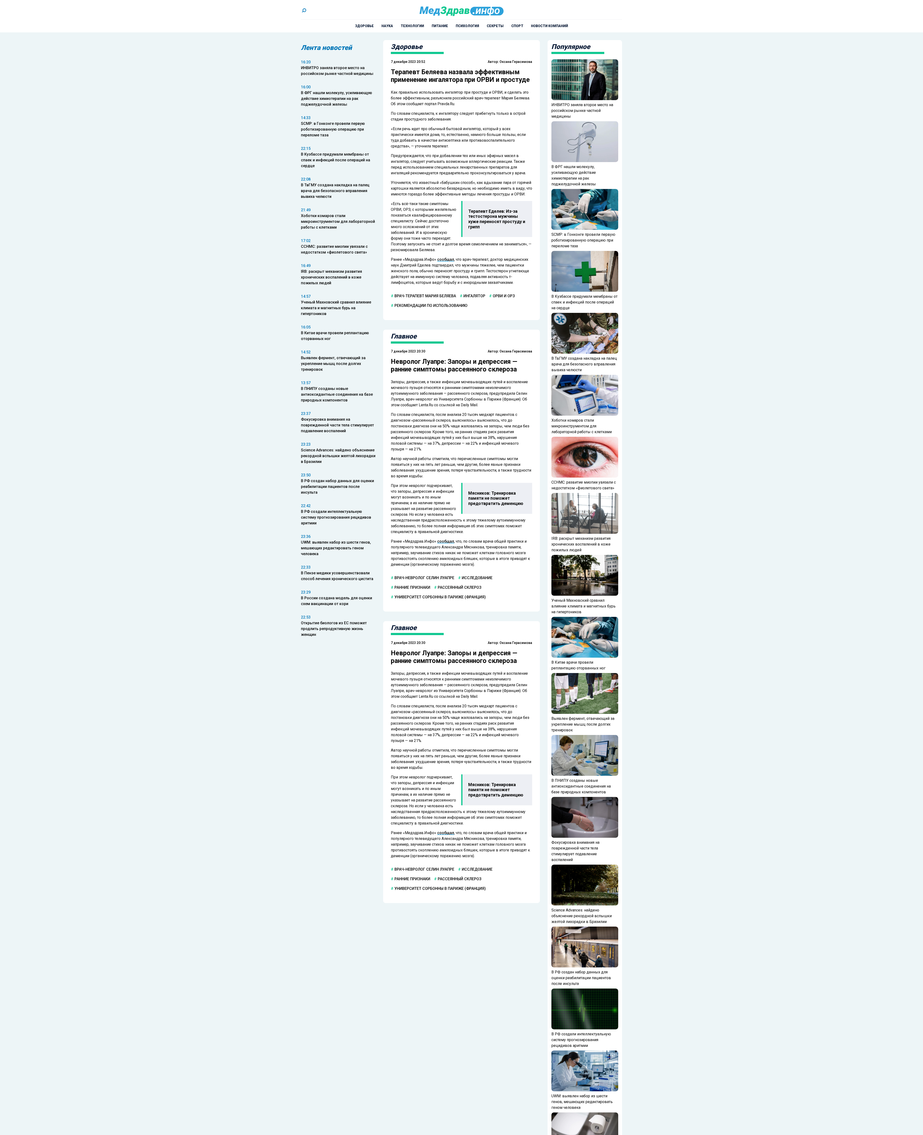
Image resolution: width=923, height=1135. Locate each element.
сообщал (445, 259)
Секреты (495, 26)
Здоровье (364, 26)
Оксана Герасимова (515, 62)
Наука (387, 26)
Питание (440, 26)
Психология (467, 26)
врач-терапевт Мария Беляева (424, 296)
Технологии (412, 26)
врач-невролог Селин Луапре (423, 578)
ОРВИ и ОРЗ (503, 296)
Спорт (517, 26)
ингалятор (473, 296)
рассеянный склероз (459, 587)
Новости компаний (549, 26)
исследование (477, 578)
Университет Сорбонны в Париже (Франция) (439, 597)
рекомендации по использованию (430, 305)
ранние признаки (411, 587)
